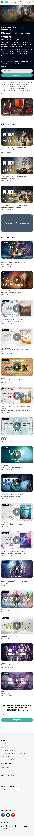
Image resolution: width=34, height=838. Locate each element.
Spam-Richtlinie (6, 756)
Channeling (5, 693)
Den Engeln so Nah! (8, 150)
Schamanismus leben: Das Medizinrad (13, 319)
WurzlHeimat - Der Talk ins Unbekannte (14, 148)
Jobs (2, 771)
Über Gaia (4, 744)
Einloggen (28, 2)
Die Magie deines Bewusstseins (13, 553)
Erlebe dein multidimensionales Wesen (13, 551)
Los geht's (17, 75)
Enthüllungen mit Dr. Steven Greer (12, 494)
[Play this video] (17, 250)
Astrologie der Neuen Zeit (9, 348)
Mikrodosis (4, 663)
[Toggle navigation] (2, 2)
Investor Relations (7, 779)
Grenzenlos (5, 466)
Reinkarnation (6, 665)
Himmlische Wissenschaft (9, 261)
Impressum (4, 782)
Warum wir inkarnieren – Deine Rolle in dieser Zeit (15, 350)
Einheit (3, 439)
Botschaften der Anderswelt (12, 207)
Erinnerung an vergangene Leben (13, 610)
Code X (3, 378)
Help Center (5, 767)
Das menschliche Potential (11, 467)
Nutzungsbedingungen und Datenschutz (14, 753)
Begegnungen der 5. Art (10, 496)
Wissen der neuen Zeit (10, 179)
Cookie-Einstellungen (8, 759)
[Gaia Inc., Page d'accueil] (5, 2)
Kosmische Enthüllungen (9, 580)
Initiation (4, 437)
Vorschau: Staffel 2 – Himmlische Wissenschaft (14, 263)
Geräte (3, 747)
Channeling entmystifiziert (11, 293)
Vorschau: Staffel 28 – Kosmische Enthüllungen (14, 582)
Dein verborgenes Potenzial (11, 524)
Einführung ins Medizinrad (11, 321)
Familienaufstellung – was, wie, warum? (16, 410)
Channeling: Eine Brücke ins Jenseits (13, 291)
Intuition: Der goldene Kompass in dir (13, 523)
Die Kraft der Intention (9, 636)
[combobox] (10, 789)
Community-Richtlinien (8, 750)
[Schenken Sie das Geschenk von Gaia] (21, 2)
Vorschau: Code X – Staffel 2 (12, 380)
